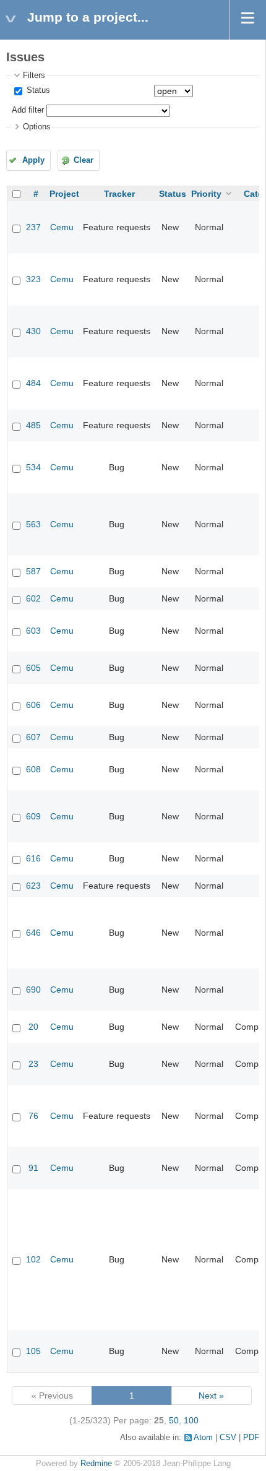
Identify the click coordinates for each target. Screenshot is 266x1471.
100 (191, 1420)
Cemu (62, 227)
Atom (203, 1437)
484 (33, 383)
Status (37, 90)
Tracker (119, 194)
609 (33, 816)
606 (33, 705)
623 (33, 886)
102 (33, 1259)
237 (33, 227)
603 (33, 631)
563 (33, 524)
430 (33, 331)
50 (174, 1420)
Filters (34, 75)
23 (33, 1064)
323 (33, 279)
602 (33, 598)
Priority (206, 194)
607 (33, 737)
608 (33, 769)
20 (33, 1027)
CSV (228, 1437)
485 (33, 425)
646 (33, 933)
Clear (83, 160)
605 (33, 668)
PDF (251, 1437)
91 (33, 1168)
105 (33, 1351)
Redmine (96, 1463)
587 (33, 571)
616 (33, 858)
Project (64, 194)
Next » (211, 1395)
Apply (33, 160)
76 (33, 1116)
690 (33, 989)
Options (37, 127)
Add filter (28, 110)
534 (33, 467)
